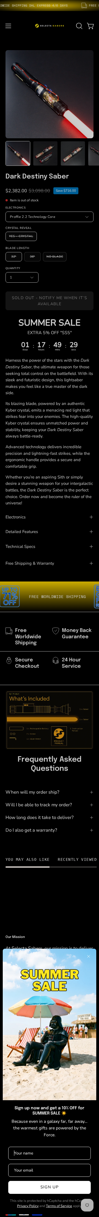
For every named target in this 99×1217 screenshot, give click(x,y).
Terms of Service (59, 1206)
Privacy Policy (27, 1206)
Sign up (49, 1187)
